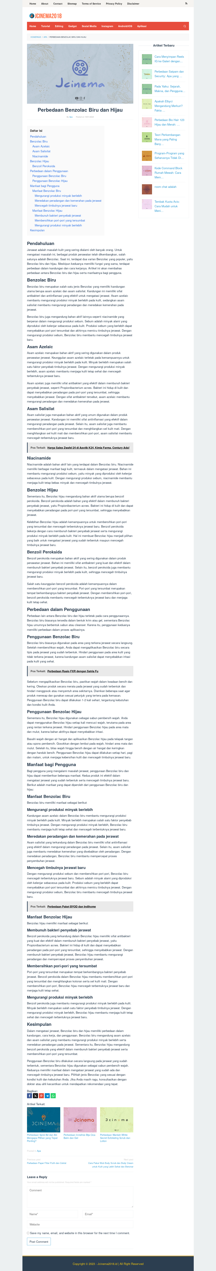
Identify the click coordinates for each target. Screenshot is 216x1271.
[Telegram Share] (47, 1095)
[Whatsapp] (53, 1095)
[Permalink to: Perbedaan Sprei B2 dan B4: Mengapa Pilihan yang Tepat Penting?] (43, 1119)
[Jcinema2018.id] (45, 15)
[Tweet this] (35, 1095)
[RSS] (186, 3)
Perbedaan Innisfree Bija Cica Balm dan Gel (79, 1136)
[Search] (185, 26)
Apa (39, 1150)
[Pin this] (41, 1095)
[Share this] (29, 1095)
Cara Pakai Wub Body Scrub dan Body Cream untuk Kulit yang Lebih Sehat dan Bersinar (110, 1163)
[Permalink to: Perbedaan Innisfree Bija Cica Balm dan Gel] (80, 1119)
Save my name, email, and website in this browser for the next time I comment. (80, 1233)
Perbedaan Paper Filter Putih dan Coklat (46, 1161)
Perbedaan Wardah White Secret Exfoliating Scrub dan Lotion (115, 1138)
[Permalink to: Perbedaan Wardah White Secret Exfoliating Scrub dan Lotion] (116, 1119)
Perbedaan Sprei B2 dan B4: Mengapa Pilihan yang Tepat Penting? (42, 1138)
